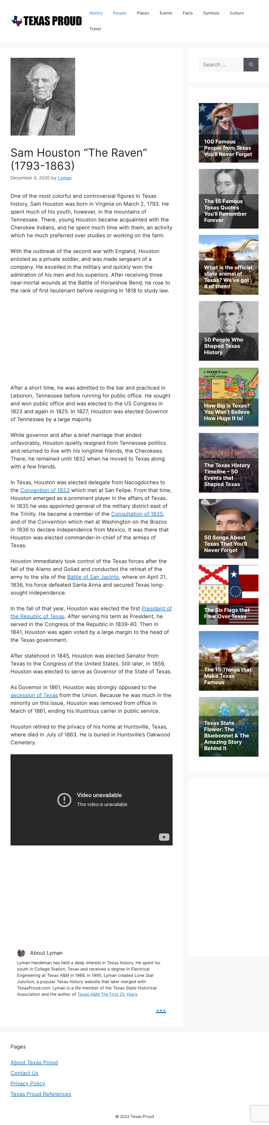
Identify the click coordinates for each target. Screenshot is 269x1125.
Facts (188, 13)
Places (143, 13)
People (119, 13)
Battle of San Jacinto (93, 577)
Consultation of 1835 (137, 514)
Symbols (211, 13)
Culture (237, 13)
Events (166, 13)
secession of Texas (34, 695)
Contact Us (24, 1073)
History (96, 13)
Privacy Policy (28, 1083)
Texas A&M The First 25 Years (107, 994)
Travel (95, 28)
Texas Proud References (41, 1094)
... (161, 1007)
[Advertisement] (92, 339)
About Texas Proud (34, 1062)
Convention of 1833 (45, 490)
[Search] (251, 64)
